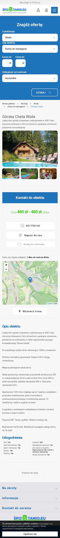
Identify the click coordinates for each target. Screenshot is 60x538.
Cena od (6, 57)
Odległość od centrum (14, 72)
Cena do (19, 57)
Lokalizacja (8, 31)
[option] (30, 148)
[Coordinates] (30, 280)
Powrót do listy (30, 473)
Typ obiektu (8, 42)
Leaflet (49, 303)
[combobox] (30, 37)
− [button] (6, 269)
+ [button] (6, 265)
